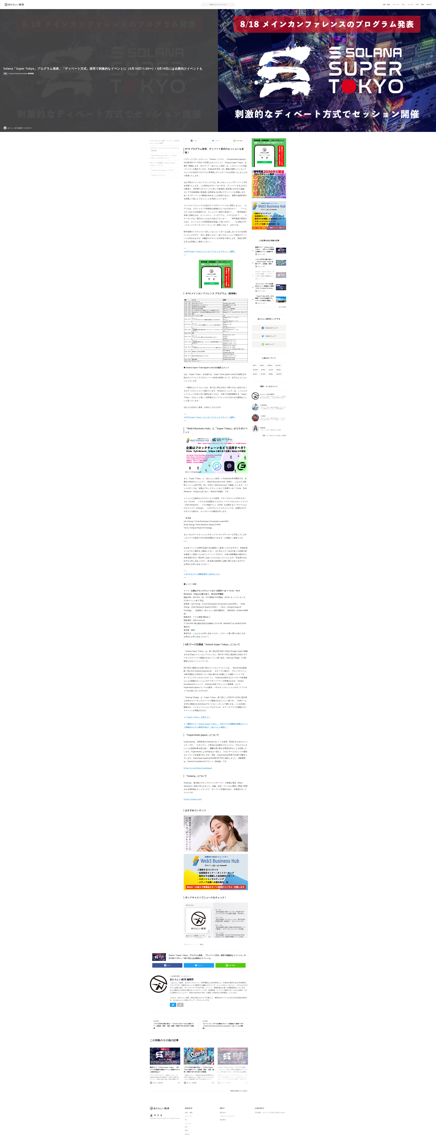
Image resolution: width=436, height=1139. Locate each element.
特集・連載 (386, 4)
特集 (179, 1082)
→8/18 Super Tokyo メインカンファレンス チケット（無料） (210, 251)
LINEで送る (239, 140)
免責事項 (223, 1120)
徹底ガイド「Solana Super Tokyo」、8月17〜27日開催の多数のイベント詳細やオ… (264, 249)
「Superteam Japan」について (162, 170)
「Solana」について (157, 175)
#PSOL (263, 370)
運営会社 (223, 1112)
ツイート (217, 140)
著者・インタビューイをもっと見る (274, 435)
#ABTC (262, 365)
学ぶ (403, 4)
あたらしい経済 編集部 (182, 979)
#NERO (270, 365)
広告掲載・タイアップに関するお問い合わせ (270, 1112)
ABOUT (429, 4)
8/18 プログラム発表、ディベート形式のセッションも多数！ (165, 142)
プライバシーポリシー (227, 1116)
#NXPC (255, 374)
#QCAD (278, 365)
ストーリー (396, 4)
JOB (417, 4)
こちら (196, 633)
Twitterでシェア (270, 336)
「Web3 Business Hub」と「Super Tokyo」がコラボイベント (163, 156)
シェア (195, 140)
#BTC (254, 365)
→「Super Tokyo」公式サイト (197, 717)
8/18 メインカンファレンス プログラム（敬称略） (164, 149)
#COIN (271, 370)
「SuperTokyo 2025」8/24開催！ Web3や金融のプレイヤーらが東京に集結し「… (264, 298)
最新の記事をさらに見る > (239, 1091)
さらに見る (282, 307)
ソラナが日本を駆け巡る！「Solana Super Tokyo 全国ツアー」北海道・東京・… (264, 261)
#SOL (201, 944)
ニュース (410, 4)
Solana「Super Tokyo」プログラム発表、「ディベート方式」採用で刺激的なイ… (264, 274)
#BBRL (271, 374)
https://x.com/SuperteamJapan (198, 768)
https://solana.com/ (193, 799)
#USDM (255, 370)
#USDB (263, 374)
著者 (422, 4)
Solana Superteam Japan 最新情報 (21, 73)
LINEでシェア (269, 344)
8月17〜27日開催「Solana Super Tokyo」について (162, 164)
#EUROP (279, 374)
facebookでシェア (271, 328)
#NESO (278, 370)
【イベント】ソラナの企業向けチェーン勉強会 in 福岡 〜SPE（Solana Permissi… (264, 286)
